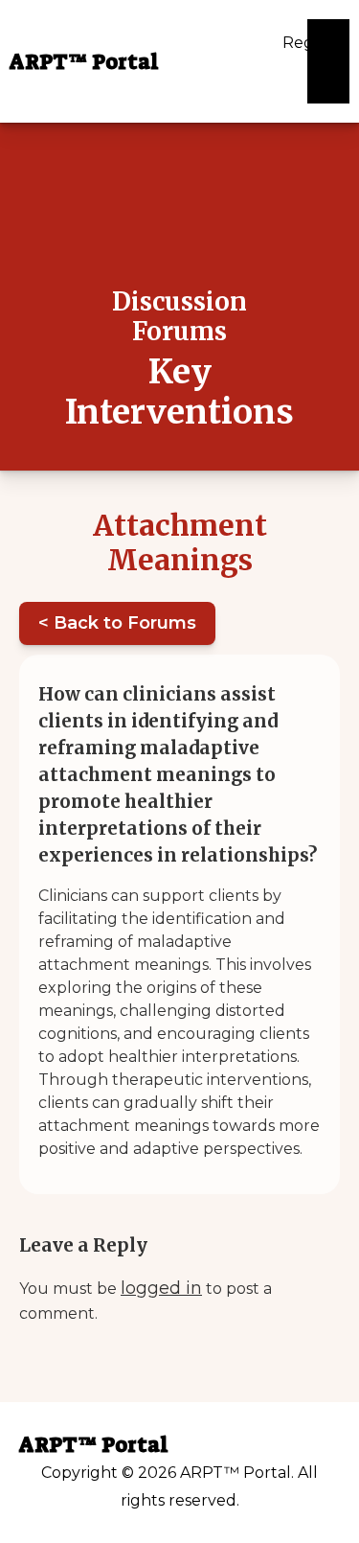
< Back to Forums (117, 622)
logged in (161, 1288)
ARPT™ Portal (84, 62)
